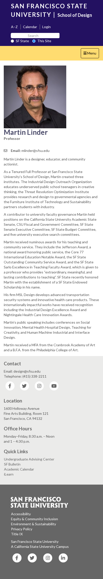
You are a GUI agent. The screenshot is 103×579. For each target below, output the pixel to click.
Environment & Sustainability (33, 524)
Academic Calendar (19, 469)
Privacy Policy (21, 529)
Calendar (30, 27)
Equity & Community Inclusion (34, 519)
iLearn (9, 474)
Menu (91, 54)
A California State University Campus (40, 546)
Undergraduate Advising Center (29, 459)
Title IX (17, 534)
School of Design (75, 15)
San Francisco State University (34, 541)
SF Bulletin (12, 464)
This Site (44, 41)
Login (46, 27)
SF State (22, 41)
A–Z (14, 27)
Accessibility (21, 514)
